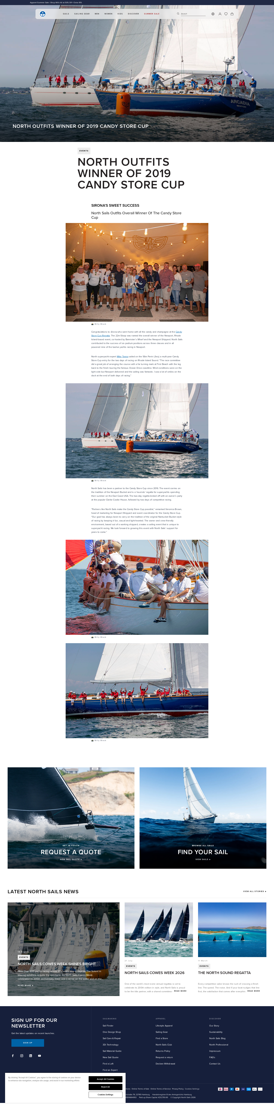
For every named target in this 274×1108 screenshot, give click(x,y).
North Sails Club (164, 1044)
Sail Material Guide (112, 1051)
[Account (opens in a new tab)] (220, 14)
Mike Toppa (122, 356)
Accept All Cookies (105, 1079)
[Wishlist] (226, 14)
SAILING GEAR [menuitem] (82, 14)
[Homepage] (42, 14)
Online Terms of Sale (140, 1089)
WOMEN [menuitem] (108, 14)
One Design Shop (112, 1032)
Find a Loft (108, 1063)
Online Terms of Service (160, 1089)
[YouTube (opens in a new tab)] (40, 1056)
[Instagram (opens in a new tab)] (22, 1056)
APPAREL (161, 1019)
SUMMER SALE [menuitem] (152, 14)
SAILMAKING (110, 1019)
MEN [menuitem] (97, 14)
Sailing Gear (162, 1032)
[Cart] (232, 14)
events (83, 151)
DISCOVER (215, 1019)
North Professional (218, 1044)
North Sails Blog (217, 1038)
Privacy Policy (178, 1089)
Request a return (164, 1057)
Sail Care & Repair (112, 1038)
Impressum (214, 1051)
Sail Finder (108, 1025)
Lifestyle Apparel (164, 1025)
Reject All (105, 1087)
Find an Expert (110, 1070)
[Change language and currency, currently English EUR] (213, 14)
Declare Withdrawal (165, 1063)
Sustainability (215, 1032)
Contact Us (214, 1063)
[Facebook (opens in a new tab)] (13, 1056)
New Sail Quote (110, 1057)
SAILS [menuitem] (66, 14)
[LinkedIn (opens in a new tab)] (31, 1056)
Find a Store (162, 1038)
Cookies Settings (105, 1094)
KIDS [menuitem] (120, 14)
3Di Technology (110, 1044)
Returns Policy (163, 1051)
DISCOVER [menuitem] (133, 14)
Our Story (214, 1025)
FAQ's (212, 1057)
